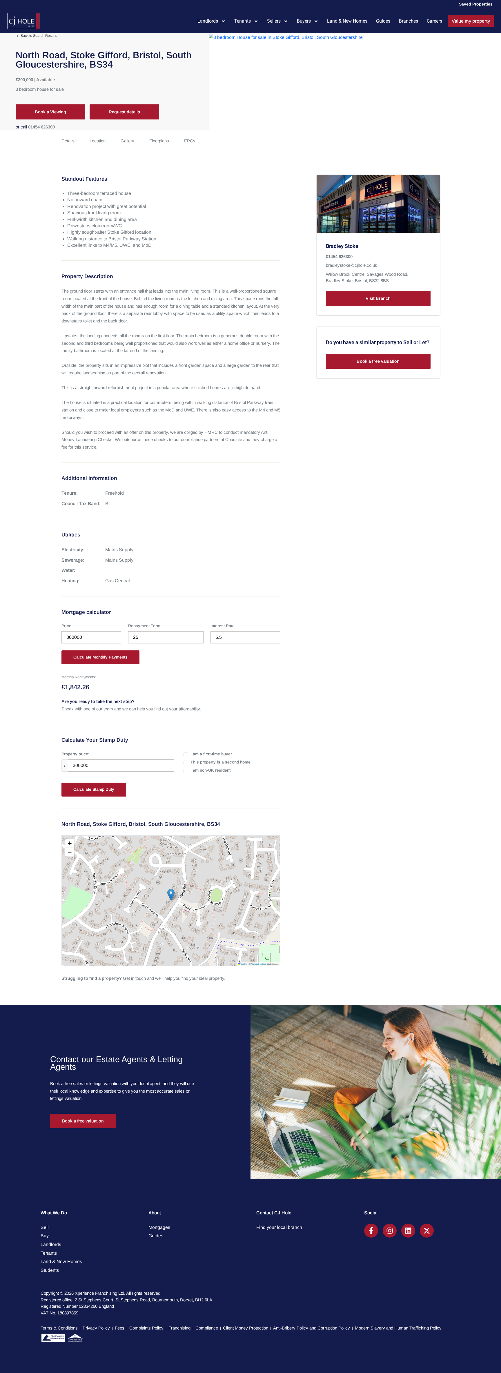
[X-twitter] (427, 1231)
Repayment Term (144, 625)
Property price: (75, 754)
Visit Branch (378, 298)
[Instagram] (390, 1231)
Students (50, 1270)
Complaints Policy (146, 1327)
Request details (124, 111)
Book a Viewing (50, 111)
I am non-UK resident (210, 770)
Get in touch (134, 978)
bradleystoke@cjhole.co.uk (351, 265)
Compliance (206, 1327)
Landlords (207, 21)
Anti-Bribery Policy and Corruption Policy (311, 1327)
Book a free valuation (378, 361)
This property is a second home (220, 762)
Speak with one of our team (87, 708)
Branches (408, 21)
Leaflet (243, 963)
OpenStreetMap (258, 963)
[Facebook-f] (371, 1231)
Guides (383, 21)
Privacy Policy (96, 1327)
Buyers (304, 21)
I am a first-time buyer (211, 754)
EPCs (189, 140)
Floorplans (159, 140)
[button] (171, 895)
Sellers (274, 21)
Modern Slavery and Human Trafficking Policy (398, 1327)
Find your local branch (279, 1227)
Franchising (179, 1327)
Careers (434, 21)
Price (66, 625)
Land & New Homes (347, 21)
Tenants (242, 21)
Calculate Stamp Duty (93, 789)
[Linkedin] (408, 1231)
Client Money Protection (245, 1327)
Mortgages (159, 1227)
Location (98, 140)
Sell (45, 1227)
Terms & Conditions (59, 1327)
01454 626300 (41, 126)
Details (68, 140)
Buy (45, 1235)
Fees (119, 1327)
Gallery (127, 140)
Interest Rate (222, 625)
